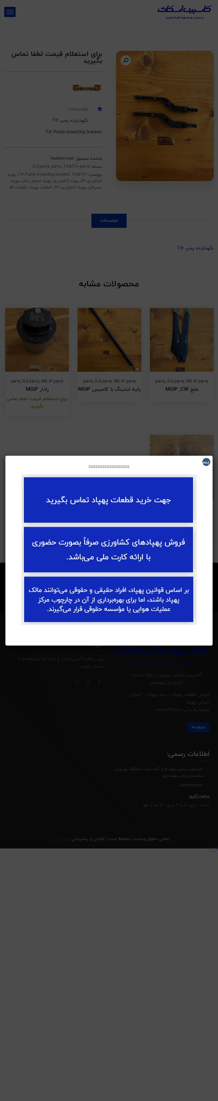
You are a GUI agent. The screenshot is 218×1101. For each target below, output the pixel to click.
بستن (205, 462)
